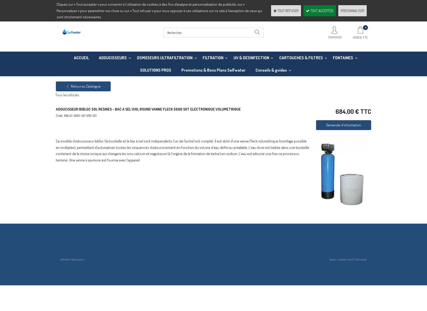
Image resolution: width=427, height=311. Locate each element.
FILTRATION (213, 57)
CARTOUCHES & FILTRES (301, 57)
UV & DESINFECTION (251, 57)
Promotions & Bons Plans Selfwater (213, 70)
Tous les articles (67, 95)
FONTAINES (343, 57)
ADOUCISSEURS (113, 57)
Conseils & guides (271, 70)
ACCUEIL (81, 57)
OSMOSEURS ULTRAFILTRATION (164, 57)
